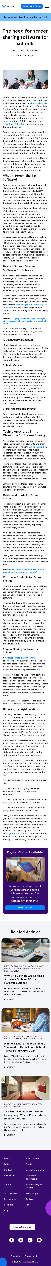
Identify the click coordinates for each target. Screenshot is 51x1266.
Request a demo (19, 833)
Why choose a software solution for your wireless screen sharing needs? (24, 570)
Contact (8, 1170)
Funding (30, 1164)
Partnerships (10, 1199)
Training (29, 1199)
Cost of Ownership (35, 1170)
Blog (6, 1210)
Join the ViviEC (11, 1193)
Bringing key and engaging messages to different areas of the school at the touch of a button (25, 321)
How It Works (32, 1158)
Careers (8, 1184)
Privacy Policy (16, 1256)
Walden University (37, 447)
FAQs (6, 1164)
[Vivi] (7, 6)
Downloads (9, 1175)
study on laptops (38, 103)
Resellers (8, 1204)
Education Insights (25, 55)
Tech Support (33, 1193)
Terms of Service (31, 1256)
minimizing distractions (14, 124)
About (7, 1158)
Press (29, 1204)
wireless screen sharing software (21, 657)
